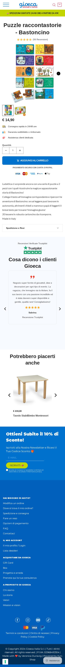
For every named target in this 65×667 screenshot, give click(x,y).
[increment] (19, 150)
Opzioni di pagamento (15, 523)
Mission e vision (11, 605)
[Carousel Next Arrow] (58, 73)
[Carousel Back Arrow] (5, 308)
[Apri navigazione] (6, 4)
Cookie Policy (36, 636)
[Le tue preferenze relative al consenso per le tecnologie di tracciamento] (5, 662)
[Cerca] (54, 5)
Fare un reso (10, 518)
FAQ (5, 528)
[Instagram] (27, 620)
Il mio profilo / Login (14, 545)
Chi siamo (8, 590)
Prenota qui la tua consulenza (20, 577)
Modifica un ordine (13, 503)
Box (5, 567)
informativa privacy (34, 472)
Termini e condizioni (17, 633)
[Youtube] (38, 620)
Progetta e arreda (13, 572)
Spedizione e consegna (16, 513)
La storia (8, 595)
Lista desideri (10, 550)
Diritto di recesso (39, 633)
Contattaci (9, 533)
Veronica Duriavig (32, 655)
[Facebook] (17, 620)
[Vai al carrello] (59, 5)
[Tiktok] (48, 620)
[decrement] (5, 150)
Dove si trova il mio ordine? (18, 508)
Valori (6, 600)
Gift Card (8, 562)
